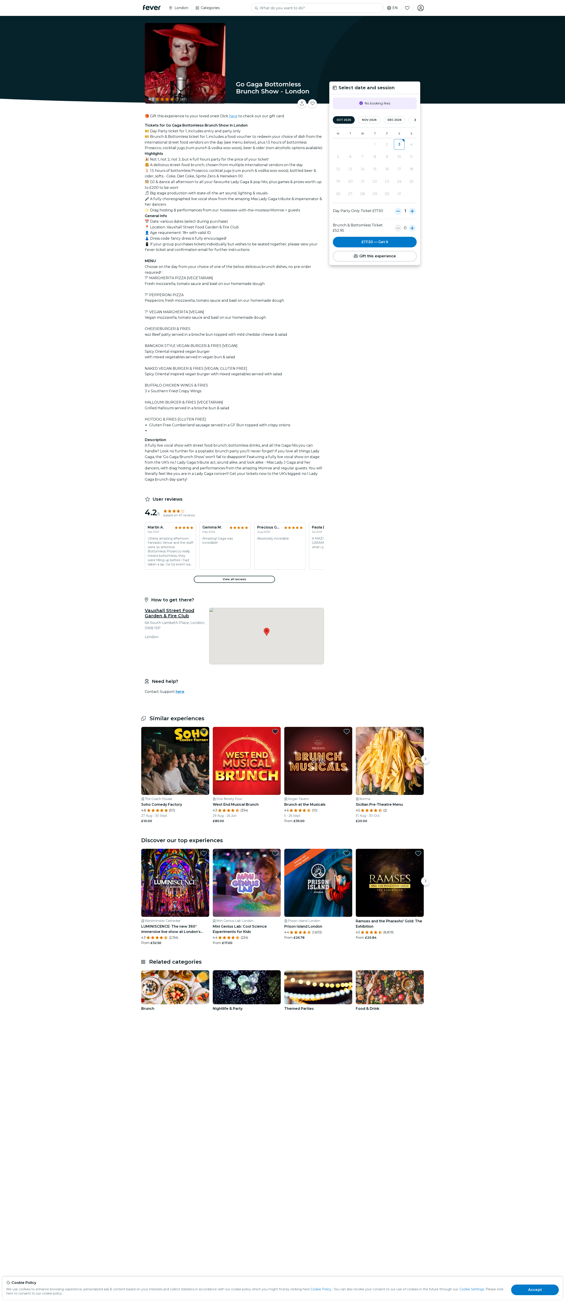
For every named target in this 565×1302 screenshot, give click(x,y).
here (233, 116)
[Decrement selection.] (398, 210)
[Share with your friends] (302, 103)
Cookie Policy (321, 1289)
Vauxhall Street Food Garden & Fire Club (169, 613)
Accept (535, 1290)
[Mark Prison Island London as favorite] (347, 853)
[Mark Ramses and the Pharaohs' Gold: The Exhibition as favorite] (418, 853)
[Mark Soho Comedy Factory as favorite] (204, 731)
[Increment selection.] (412, 210)
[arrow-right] (415, 120)
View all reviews (234, 579)
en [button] (395, 8)
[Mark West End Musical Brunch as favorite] (275, 731)
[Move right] (425, 759)
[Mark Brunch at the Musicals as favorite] (347, 731)
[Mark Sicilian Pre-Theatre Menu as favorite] (418, 731)
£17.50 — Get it (375, 242)
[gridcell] (399, 144)
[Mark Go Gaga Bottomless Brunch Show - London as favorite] (312, 103)
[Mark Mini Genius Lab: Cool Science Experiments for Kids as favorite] (275, 853)
